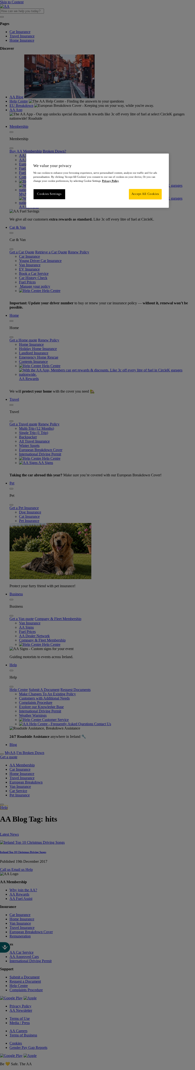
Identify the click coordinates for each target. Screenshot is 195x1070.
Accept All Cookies (145, 194)
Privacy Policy (110, 181)
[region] (97, 180)
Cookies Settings (49, 194)
